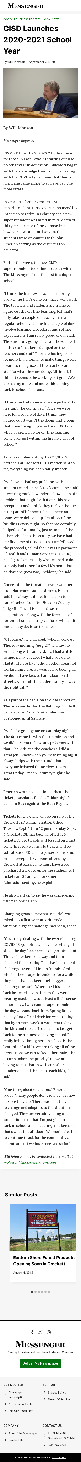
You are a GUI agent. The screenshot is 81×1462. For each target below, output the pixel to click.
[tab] (32, 1292)
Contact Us (16, 1440)
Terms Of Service (59, 1399)
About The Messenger (23, 1433)
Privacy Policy (57, 1392)
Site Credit (59, 1457)
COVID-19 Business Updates (22, 19)
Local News (51, 19)
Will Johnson (16, 62)
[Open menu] (70, 6)
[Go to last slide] (12, 1246)
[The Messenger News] (25, 6)
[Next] (68, 1246)
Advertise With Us (20, 1404)
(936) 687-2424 (57, 1445)
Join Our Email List (21, 1411)
